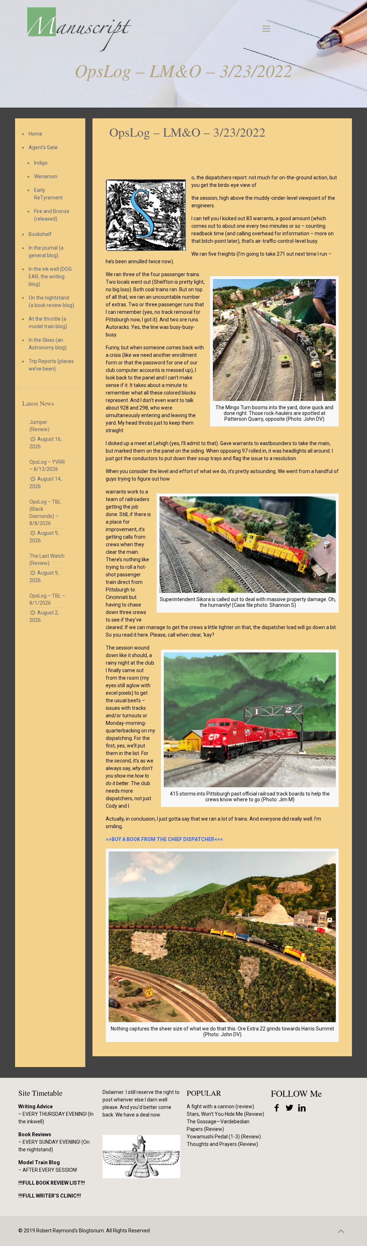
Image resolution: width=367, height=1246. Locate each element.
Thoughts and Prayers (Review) (222, 1144)
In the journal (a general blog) (46, 251)
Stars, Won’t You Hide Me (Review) (225, 1114)
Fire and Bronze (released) (52, 215)
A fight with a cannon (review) (220, 1106)
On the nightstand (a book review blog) (51, 301)
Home (35, 134)
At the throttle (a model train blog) (48, 322)
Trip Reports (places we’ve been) (51, 365)
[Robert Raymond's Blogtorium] (78, 28)
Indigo (41, 163)
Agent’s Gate (43, 147)
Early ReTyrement (48, 193)
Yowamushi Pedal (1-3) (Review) (224, 1136)
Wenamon (45, 176)
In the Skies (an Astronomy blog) (48, 343)
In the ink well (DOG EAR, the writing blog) (50, 276)
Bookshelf (40, 234)
